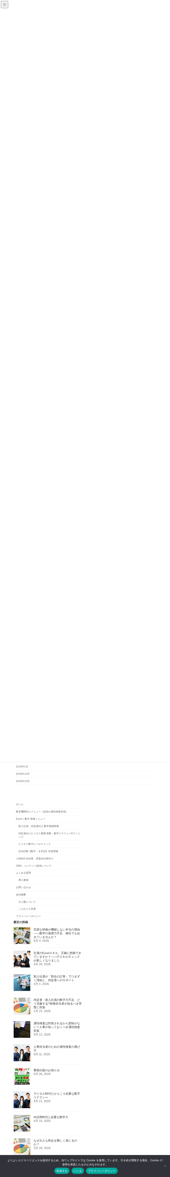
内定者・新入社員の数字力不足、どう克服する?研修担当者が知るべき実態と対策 (58, 1003)
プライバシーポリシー (28, 916)
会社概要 (21, 894)
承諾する (61, 1170)
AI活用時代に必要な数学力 (51, 1117)
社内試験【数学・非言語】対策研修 (38, 851)
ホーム (19, 804)
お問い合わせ (23, 887)
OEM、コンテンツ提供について (33, 865)
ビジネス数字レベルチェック (34, 844)
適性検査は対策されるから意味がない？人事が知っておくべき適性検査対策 (57, 1027)
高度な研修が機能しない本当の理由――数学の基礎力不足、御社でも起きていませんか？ (57, 933)
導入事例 (23, 880)
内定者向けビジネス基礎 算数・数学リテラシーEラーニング (49, 835)
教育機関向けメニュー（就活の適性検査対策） (42, 811)
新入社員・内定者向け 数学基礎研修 (38, 826)
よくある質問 (23, 872)
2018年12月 (23, 773)
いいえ (78, 1170)
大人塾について (27, 901)
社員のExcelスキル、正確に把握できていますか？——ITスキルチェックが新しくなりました (57, 956)
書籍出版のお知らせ (47, 1070)
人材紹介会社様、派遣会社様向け (34, 858)
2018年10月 (23, 781)
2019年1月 (22, 766)
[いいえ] (165, 1166)
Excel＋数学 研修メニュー (30, 818)
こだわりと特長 (27, 908)
